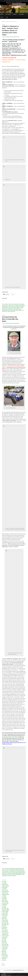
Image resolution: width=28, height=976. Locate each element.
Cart (7, 17)
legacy (3, 874)
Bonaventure (21, 868)
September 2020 (5, 910)
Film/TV (15, 14)
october (21, 307)
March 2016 (4, 943)
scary (20, 309)
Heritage (3, 873)
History (21, 873)
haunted (10, 307)
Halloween (6, 307)
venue (9, 311)
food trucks (13, 306)
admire (12, 868)
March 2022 (4, 900)
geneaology (20, 872)
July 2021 (4, 905)
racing (23, 874)
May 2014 (4, 958)
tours (6, 311)
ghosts (22, 306)
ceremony (22, 869)
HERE (7, 122)
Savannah (16, 309)
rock (13, 309)
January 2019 (5, 921)
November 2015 (5, 945)
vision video (12, 311)
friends (16, 872)
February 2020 (5, 911)
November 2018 (5, 924)
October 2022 (5, 893)
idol (23, 873)
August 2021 (4, 904)
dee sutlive (4, 872)
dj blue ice (23, 305)
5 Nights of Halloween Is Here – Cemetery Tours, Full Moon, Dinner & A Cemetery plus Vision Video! (10, 30)
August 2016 (4, 937)
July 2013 (4, 960)
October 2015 (5, 947)
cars (5, 869)
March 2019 (4, 918)
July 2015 (4, 950)
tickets (3, 311)
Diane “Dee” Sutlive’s (13, 737)
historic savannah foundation (13, 873)
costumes (17, 305)
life (9, 874)
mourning (15, 874)
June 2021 (4, 907)
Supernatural (15, 310)
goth (3, 307)
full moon (17, 306)
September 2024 (5, 886)
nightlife (18, 307)
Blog (7, 304)
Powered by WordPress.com (18, 970)
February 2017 (5, 930)
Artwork (21, 14)
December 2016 (5, 933)
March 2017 (4, 928)
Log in (3, 965)
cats (7, 305)
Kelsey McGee (18, 86)
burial (3, 869)
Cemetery (17, 869)
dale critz (15, 870)
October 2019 (5, 914)
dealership (20, 870)
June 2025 (4, 883)
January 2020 (5, 913)
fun (20, 306)
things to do (21, 310)
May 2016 (4, 940)
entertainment (5, 306)
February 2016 (5, 944)
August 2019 (4, 915)
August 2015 (4, 948)
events (9, 306)
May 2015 (4, 951)
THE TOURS (8, 14)
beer (12, 304)
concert (12, 305)
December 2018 (5, 923)
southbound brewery (6, 310)
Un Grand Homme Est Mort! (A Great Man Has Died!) (10, 319)
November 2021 (5, 903)
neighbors (19, 874)
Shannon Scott (16, 36)
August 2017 (4, 927)
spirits (11, 310)
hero (7, 873)
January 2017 (5, 931)
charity (3, 870)
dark (20, 305)
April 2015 (4, 953)
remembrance (5, 875)
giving (24, 872)
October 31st (4, 309)
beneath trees (16, 304)
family (13, 872)
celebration (13, 869)
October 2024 (5, 884)
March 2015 (4, 954)
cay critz (8, 869)
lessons (6, 874)
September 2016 (5, 935)
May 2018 (4, 925)
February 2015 (5, 955)
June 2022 (4, 897)
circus (9, 305)
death (23, 870)
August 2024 (4, 887)
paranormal (10, 309)
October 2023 (5, 890)
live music (14, 307)
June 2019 (4, 917)
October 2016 (5, 934)
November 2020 (5, 908)
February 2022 (5, 901)
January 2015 (5, 957)
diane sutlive (9, 872)
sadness (9, 875)
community (11, 870)
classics (6, 870)
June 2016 (4, 938)
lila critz (11, 874)
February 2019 (5, 920)
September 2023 (5, 891)
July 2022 (4, 896)
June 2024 (4, 888)
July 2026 (4, 881)
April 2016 (4, 941)
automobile (16, 868)
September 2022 (5, 894)
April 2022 (4, 898)
